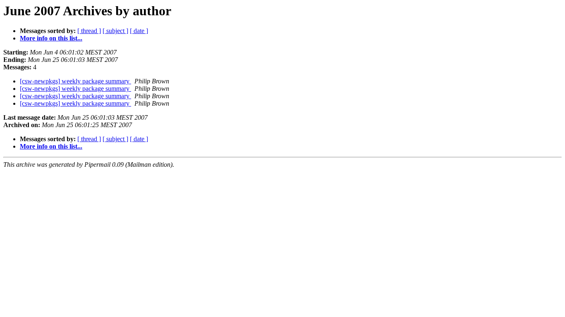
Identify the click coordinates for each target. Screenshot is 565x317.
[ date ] (139, 30)
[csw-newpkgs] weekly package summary (75, 81)
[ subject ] (115, 30)
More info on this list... (51, 38)
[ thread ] (89, 30)
